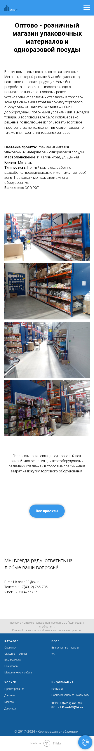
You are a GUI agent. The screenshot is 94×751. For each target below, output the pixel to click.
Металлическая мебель (18, 672)
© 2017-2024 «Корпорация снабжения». (47, 731)
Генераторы (11, 666)
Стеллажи (10, 647)
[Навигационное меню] (87, 7)
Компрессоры (12, 660)
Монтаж (9, 702)
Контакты (57, 688)
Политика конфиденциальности (70, 695)
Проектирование (14, 688)
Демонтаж (10, 708)
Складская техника (15, 653)
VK (53, 653)
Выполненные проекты (65, 647)
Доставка (9, 695)
